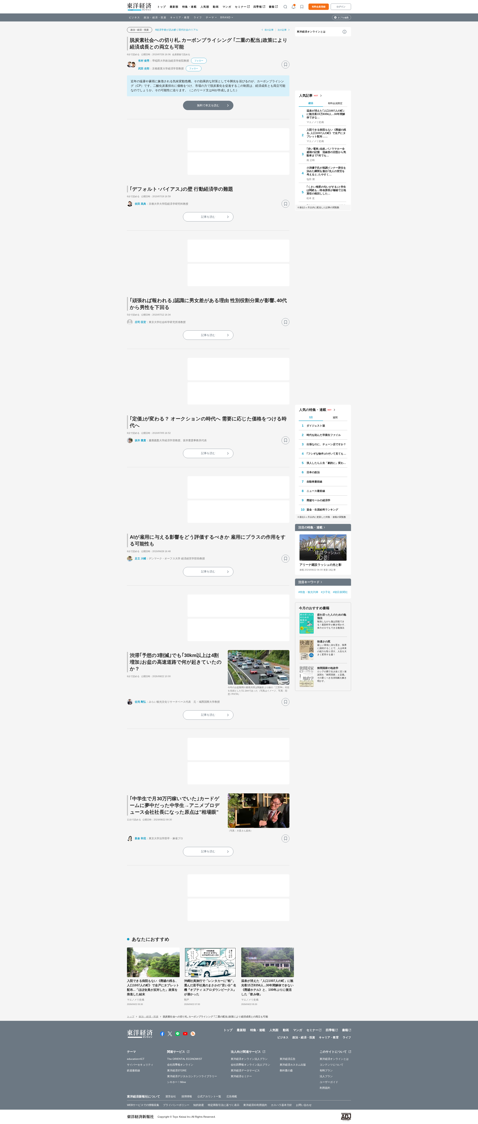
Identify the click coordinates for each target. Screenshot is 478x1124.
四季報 (257, 6)
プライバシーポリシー (176, 1104)
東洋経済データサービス (245, 1070)
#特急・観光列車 (308, 592)
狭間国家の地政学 (327, 667)
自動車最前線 (314, 481)
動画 (216, 6)
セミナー (240, 6)
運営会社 (170, 1096)
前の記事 (269, 30)
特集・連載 (189, 6)
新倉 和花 (140, 838)
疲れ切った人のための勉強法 (331, 616)
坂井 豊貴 (140, 440)
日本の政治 (313, 472)
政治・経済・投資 (155, 17)
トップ (161, 6)
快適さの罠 (323, 641)
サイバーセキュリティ (140, 1064)
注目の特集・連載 (310, 527)
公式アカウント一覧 (209, 1096)
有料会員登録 (318, 6)
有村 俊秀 (144, 60)
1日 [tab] (311, 417)
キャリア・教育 (180, 17)
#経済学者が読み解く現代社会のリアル (176, 29)
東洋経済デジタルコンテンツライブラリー (192, 1076)
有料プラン (326, 1070)
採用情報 (186, 1096)
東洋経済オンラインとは (311, 31)
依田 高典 (140, 203)
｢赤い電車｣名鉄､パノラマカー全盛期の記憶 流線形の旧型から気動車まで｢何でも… (326, 152)
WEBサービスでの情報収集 (143, 1104)
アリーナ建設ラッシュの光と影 (320, 564)
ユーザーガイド (329, 1082)
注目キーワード (308, 582)
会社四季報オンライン (180, 1064)
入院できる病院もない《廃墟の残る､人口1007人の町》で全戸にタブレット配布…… (326, 133)
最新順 (174, 6)
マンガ (227, 6)
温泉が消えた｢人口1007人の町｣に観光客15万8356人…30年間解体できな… (326, 114)
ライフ (198, 17)
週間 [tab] (335, 417)
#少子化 (325, 592)
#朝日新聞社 (340, 592)
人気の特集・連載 (312, 410)
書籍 (272, 6)
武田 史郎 (144, 68)
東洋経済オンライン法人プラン (249, 1058)
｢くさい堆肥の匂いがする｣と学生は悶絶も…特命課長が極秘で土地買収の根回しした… (326, 190)
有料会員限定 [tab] (335, 103)
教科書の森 (286, 1070)
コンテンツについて (331, 1064)
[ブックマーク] (285, 64)
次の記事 (282, 30)
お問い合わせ (304, 1104)
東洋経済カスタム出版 (293, 1064)
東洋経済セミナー (241, 1076)
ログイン (340, 6)
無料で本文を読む (208, 105)
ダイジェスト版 (316, 425)
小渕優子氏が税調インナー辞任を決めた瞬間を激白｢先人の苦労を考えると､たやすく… (326, 171)
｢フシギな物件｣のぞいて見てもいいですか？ (327, 453)
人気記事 (306, 95)
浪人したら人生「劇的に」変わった (327, 462)
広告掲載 (231, 1096)
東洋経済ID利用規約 (255, 1104)
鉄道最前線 (133, 1070)
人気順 (205, 6)
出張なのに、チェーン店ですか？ (326, 444)
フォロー (198, 60)
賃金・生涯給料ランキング (322, 509)
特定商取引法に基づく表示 (223, 1104)
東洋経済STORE (177, 1070)
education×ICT (136, 1058)
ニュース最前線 (316, 490)
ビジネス (134, 17)
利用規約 (325, 1087)
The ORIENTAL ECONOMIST (184, 1058)
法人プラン (326, 1076)
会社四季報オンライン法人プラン (250, 1064)
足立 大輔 (140, 558)
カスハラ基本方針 (281, 1104)
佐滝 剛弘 (140, 701)
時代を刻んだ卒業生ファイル (324, 434)
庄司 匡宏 (140, 322)
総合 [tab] (310, 103)
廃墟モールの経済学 (318, 500)
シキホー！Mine (176, 1082)
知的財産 (198, 1104)
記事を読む (208, 216)
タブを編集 (343, 17)
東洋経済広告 (288, 1058)
